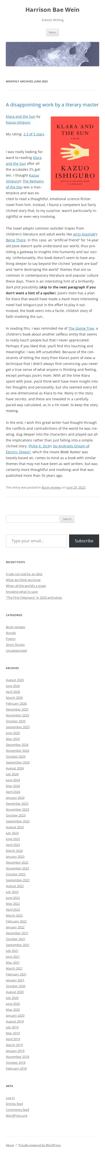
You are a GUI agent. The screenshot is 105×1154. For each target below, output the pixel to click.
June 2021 (13, 956)
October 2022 (15, 874)
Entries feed (14, 1104)
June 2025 (13, 733)
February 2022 (16, 921)
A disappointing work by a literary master (52, 104)
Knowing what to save (22, 591)
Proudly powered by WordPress (39, 1145)
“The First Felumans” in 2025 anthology (34, 597)
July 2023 (12, 833)
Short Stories (15, 644)
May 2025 (13, 739)
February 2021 (16, 974)
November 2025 (17, 715)
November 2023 (17, 809)
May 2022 (13, 903)
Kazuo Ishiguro (18, 122)
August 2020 (15, 992)
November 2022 (17, 868)
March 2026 (14, 697)
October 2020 (15, 986)
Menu (52, 32)
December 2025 (17, 709)
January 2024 (15, 797)
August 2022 (15, 886)
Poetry (11, 638)
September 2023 (18, 821)
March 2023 (14, 850)
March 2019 (14, 1045)
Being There (16, 240)
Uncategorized (16, 650)
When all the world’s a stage (26, 585)
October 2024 (15, 756)
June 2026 (13, 686)
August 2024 (15, 768)
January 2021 (15, 980)
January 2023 (15, 856)
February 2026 (16, 703)
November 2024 (17, 750)
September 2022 (18, 880)
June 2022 (13, 897)
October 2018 (15, 1062)
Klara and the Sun (20, 116)
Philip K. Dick (39, 446)
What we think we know (23, 580)
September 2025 (18, 727)
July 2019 (12, 1027)
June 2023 (13, 839)
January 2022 (15, 927)
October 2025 (15, 721)
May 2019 (13, 1033)
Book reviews (51, 487)
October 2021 (15, 939)
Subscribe (84, 541)
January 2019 (15, 1051)
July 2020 (12, 998)
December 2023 (17, 803)
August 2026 (15, 680)
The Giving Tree (81, 328)
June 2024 (13, 780)
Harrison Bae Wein (52, 9)
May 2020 (13, 1009)
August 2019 (15, 1021)
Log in (10, 1098)
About (10, 1145)
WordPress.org (16, 1115)
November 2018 (17, 1056)
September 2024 (18, 762)
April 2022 (13, 909)
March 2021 (14, 968)
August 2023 (15, 827)
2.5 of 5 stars (33, 134)
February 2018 (16, 1068)
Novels (11, 633)
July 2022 (12, 892)
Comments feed (17, 1109)
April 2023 (13, 845)
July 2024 (12, 774)
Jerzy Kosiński (84, 234)
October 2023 (15, 815)
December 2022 (17, 862)
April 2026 (13, 691)
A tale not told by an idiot (24, 574)
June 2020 (13, 1003)
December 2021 (17, 933)
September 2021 (18, 945)
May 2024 (13, 786)
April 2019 (13, 1039)
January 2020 (15, 1015)
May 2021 (13, 962)
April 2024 (13, 792)
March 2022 (14, 915)
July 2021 (12, 950)
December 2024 (17, 744)
